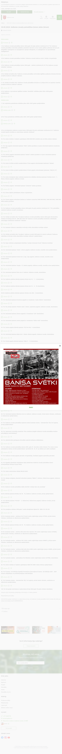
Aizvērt (31, 407)
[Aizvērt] (60, 345)
